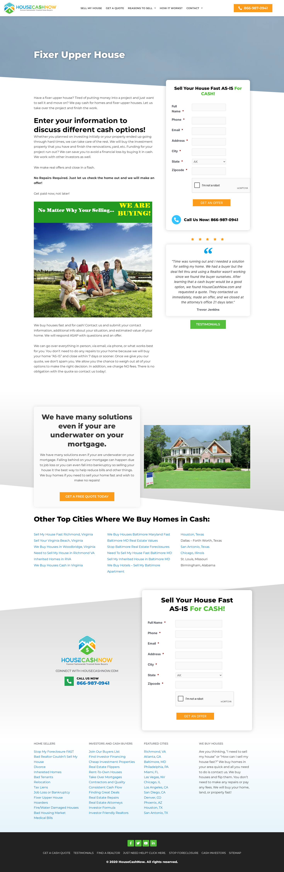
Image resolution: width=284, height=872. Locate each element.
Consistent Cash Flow (105, 787)
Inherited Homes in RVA (52, 559)
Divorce (40, 767)
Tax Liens (41, 787)
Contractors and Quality (107, 782)
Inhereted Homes (47, 772)
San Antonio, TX (156, 813)
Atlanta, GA (152, 756)
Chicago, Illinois (192, 553)
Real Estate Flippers (104, 767)
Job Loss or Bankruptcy (52, 792)
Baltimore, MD (155, 762)
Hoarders (41, 802)
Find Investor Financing (107, 756)
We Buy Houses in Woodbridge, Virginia (64, 547)
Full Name (178, 108)
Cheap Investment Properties (112, 762)
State (177, 161)
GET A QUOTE (115, 8)
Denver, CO (152, 797)
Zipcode (179, 170)
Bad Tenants (43, 777)
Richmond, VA (155, 751)
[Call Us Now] (69, 681)
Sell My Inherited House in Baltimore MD (138, 559)
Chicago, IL (152, 782)
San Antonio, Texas (195, 547)
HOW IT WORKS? (171, 8)
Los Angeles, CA (156, 787)
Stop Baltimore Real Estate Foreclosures (138, 547)
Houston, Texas (192, 534)
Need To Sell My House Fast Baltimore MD (139, 553)
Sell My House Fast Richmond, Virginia (63, 534)
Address (180, 141)
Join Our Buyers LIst (104, 751)
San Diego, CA (154, 792)
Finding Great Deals (104, 792)
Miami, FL (151, 772)
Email (177, 130)
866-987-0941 (93, 683)
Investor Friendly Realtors (108, 813)
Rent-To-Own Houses (105, 772)
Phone (178, 119)
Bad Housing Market (50, 813)
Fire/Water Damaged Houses (56, 807)
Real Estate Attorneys (105, 802)
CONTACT (192, 8)
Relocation (42, 782)
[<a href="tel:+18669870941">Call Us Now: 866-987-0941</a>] (176, 219)
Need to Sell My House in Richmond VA (64, 553)
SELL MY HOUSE (91, 8)
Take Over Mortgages (105, 777)
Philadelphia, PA (156, 767)
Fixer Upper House (48, 797)
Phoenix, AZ (153, 802)
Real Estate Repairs (104, 797)
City (176, 151)
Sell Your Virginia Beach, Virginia (58, 540)
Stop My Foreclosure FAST (54, 751)
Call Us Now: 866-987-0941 (211, 219)
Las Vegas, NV (154, 777)
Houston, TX (153, 807)
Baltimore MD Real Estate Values (132, 540)
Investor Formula (102, 807)
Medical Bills (43, 818)
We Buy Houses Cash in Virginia (58, 565)
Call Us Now (88, 678)
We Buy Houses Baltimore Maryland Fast (138, 534)
